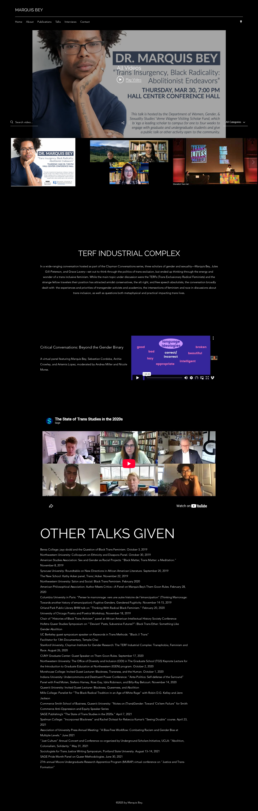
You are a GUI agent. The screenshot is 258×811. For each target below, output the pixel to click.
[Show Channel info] (133, 123)
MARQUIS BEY (29, 9)
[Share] (125, 123)
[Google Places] (241, 22)
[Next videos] (253, 162)
